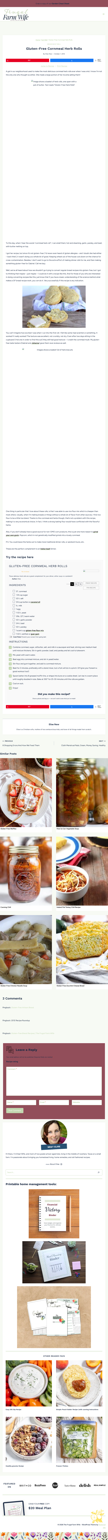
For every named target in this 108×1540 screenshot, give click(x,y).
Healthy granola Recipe (15, 1466)
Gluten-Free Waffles (8, 829)
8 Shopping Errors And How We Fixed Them (21, 743)
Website (76, 1102)
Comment (12, 1069)
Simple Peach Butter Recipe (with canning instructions (77, 1409)
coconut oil (35, 602)
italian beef (45, 549)
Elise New (48, 54)
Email (43, 1102)
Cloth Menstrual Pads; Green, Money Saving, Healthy (83, 743)
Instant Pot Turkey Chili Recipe (68, 907)
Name (10, 1102)
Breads (50, 44)
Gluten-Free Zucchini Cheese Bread (70, 986)
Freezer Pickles (62, 1466)
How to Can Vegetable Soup (68, 829)
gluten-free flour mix (35, 630)
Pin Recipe (91, 588)
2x (76, 584)
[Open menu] (103, 14)
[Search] (98, 1172)
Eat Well (57, 44)
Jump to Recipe (47, 66)
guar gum (35, 634)
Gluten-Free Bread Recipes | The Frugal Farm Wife (32, 1033)
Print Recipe (62, 66)
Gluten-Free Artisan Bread (22, 1007)
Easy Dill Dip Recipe (13, 1409)
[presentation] (26, 792)
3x (80, 584)
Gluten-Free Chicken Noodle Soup (14, 986)
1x (72, 584)
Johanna (35, 343)
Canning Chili (6, 907)
